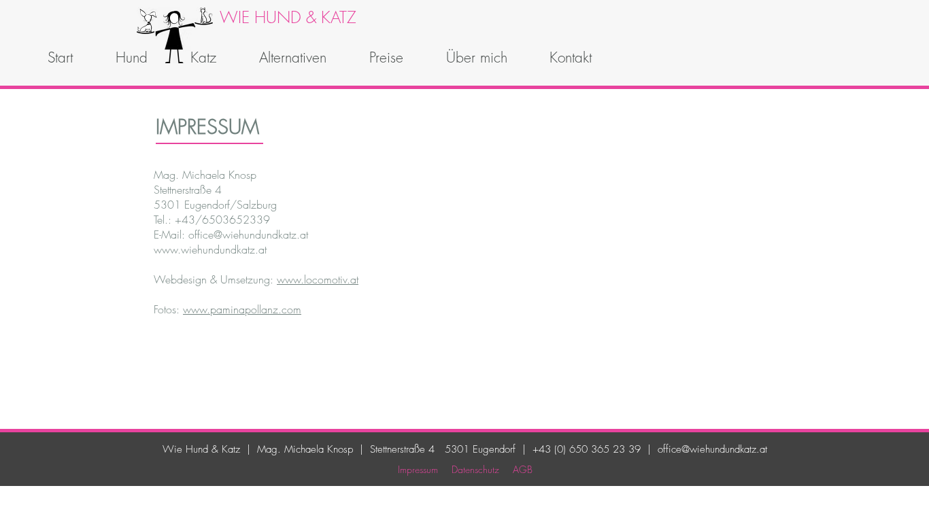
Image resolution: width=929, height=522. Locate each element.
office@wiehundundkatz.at (712, 449)
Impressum (418, 469)
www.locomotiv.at (317, 279)
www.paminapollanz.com (242, 309)
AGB (523, 469)
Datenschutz (475, 469)
